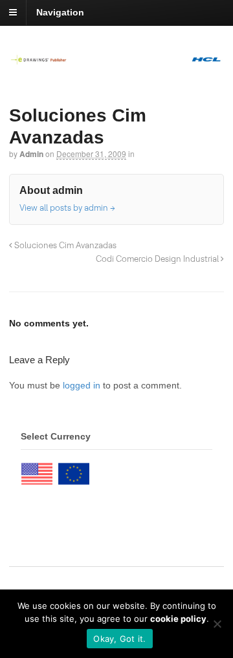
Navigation (60, 12)
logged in (81, 385)
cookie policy (178, 618)
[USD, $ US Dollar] (37, 470)
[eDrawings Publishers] (116, 58)
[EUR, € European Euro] (74, 470)
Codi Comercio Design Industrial (158, 258)
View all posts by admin (67, 207)
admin (31, 154)
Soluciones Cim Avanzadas (64, 245)
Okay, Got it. (119, 638)
